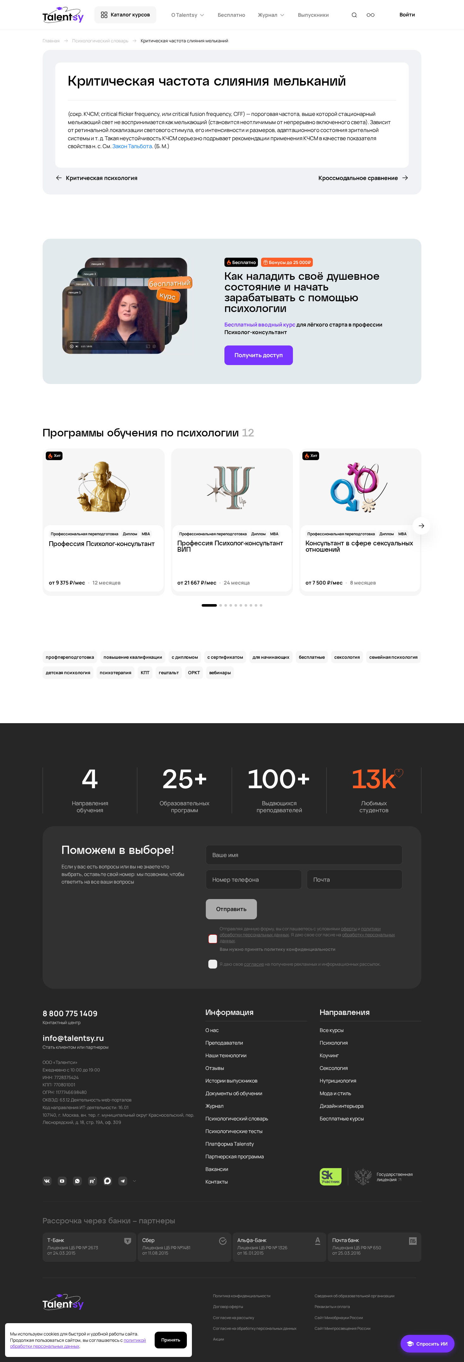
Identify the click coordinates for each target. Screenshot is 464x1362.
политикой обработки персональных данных (78, 1343)
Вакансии (216, 1169)
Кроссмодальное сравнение (358, 178)
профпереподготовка (70, 657)
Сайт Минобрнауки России (339, 1318)
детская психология (68, 672)
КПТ (145, 672)
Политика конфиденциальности (242, 1296)
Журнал (214, 1105)
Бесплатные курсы (342, 1118)
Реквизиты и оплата (332, 1307)
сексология (347, 657)
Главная (51, 41)
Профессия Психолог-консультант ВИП (230, 546)
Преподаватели (224, 1042)
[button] (421, 526)
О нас (212, 1030)
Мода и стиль (335, 1093)
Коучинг (329, 1055)
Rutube (93, 1181)
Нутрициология (338, 1080)
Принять (170, 1340)
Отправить (231, 909)
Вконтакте (48, 1181)
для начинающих (271, 657)
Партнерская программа (234, 1156)
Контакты (216, 1181)
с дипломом (185, 657)
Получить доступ (259, 355)
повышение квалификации (133, 657)
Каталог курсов (130, 14)
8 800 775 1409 (70, 1013)
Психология (334, 1042)
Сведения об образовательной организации (355, 1296)
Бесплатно (231, 14)
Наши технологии (226, 1055)
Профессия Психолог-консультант (102, 544)
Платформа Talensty (229, 1143)
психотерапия (115, 672)
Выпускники (313, 14)
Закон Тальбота (132, 146)
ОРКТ (194, 672)
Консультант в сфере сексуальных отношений (359, 546)
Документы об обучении (233, 1093)
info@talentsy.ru (73, 1038)
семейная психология (393, 657)
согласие (254, 964)
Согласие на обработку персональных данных (254, 1328)
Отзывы (214, 1068)
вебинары (220, 672)
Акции (218, 1339)
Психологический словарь (100, 41)
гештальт (169, 672)
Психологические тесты (234, 1131)
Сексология (334, 1068)
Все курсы (332, 1030)
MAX (108, 1181)
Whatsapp (78, 1181)
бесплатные (312, 657)
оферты (349, 929)
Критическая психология (102, 178)
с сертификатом (225, 657)
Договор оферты (228, 1307)
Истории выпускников (231, 1080)
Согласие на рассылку (233, 1318)
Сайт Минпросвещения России (343, 1328)
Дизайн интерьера (342, 1105)
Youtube (63, 1181)
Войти (407, 17)
